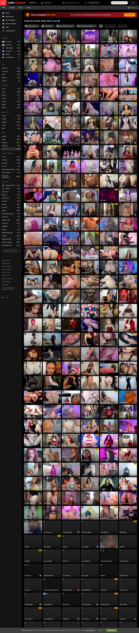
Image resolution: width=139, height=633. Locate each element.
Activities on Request (86, 26)
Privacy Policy (6, 272)
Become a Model (7, 278)
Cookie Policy (89, 630)
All (101, 26)
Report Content (6, 266)
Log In (133, 3)
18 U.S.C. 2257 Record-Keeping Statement (9, 288)
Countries (48, 26)
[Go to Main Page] (17, 2)
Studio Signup (6, 281)
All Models (5, 285)
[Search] (86, 2)
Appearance (32, 26)
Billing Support (6, 263)
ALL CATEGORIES (12, 251)
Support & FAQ (6, 260)
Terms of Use (6, 275)
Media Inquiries (6, 269)
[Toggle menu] (3, 2)
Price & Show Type (65, 26)
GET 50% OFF (129, 15)
